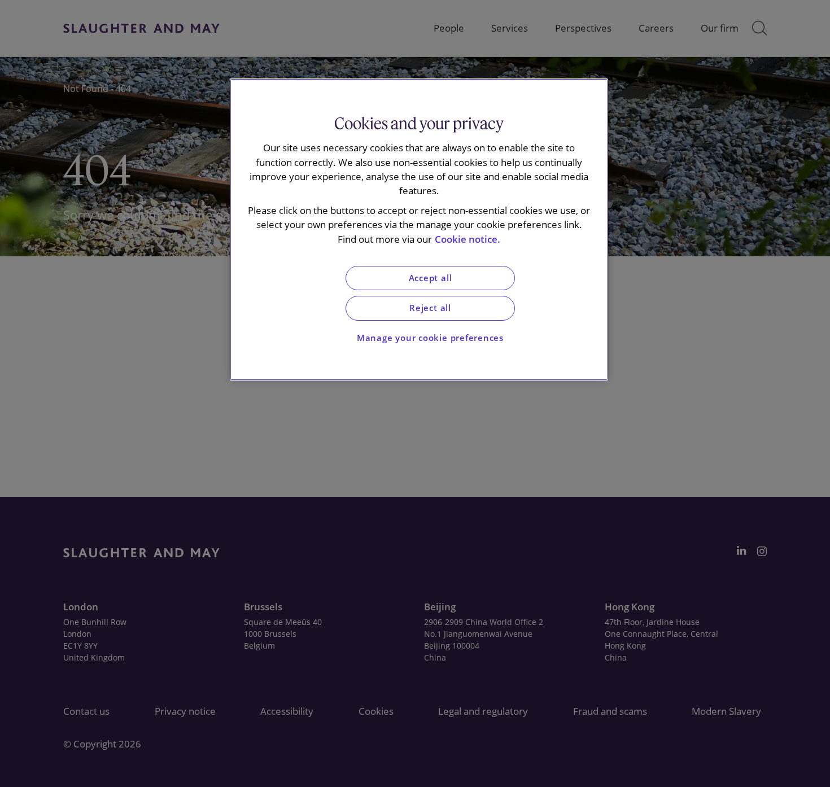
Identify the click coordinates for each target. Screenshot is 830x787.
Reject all (430, 308)
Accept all (430, 278)
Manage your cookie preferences (430, 338)
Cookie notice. (467, 239)
